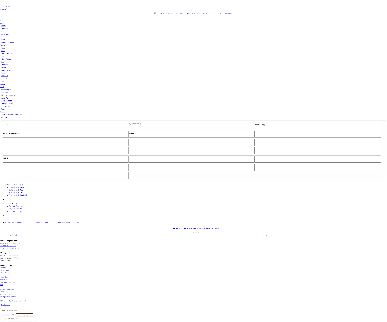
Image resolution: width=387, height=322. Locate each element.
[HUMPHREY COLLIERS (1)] (65, 133)
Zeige (15, 206)
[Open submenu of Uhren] (3, 23)
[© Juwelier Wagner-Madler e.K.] (193, 13)
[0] (318, 123)
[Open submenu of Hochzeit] (5, 87)
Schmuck (136, 124)
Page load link (5, 305)
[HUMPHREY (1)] (318, 125)
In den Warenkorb (13, 235)
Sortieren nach (16, 187)
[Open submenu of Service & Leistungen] (15, 95)
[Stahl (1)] (65, 158)
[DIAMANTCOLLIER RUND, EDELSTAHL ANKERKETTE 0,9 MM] (195, 222)
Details (265, 235)
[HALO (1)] (192, 133)
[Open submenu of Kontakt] (4, 112)
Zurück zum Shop (24, 315)
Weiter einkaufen (11, 319)
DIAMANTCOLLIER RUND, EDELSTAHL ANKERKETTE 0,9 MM (195, 228)
